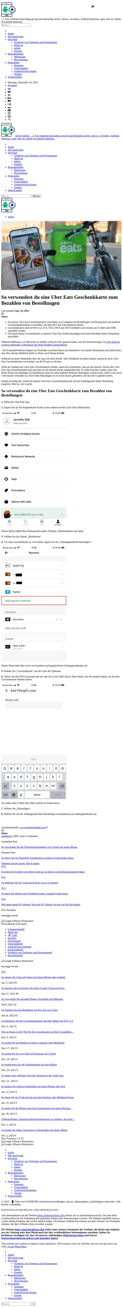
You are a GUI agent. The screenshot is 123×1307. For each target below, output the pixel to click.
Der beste (12, 39)
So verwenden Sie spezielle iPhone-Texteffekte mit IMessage (32, 999)
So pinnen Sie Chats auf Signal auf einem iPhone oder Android (33, 977)
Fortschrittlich (21, 68)
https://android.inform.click (51, 1215)
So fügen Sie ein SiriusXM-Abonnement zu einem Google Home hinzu (37, 858)
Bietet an (18, 45)
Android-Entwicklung (25, 71)
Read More (20, 1246)
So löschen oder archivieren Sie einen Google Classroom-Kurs (33, 988)
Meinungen (20, 56)
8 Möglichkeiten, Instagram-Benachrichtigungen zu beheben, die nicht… (38, 1119)
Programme (13, 62)
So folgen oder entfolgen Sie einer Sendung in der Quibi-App (32, 1075)
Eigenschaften (15, 77)
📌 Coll (12, 935)
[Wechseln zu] (65, 88)
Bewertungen (21, 59)
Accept (10, 1246)
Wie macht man (15, 36)
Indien (17, 48)
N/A (3, 866)
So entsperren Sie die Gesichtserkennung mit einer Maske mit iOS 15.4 (37, 1021)
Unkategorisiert (16, 929)
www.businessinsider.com (32, 827)
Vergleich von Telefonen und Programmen (35, 42)
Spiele (11, 33)
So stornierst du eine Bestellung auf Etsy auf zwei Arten (29, 1010)
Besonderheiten (15, 54)
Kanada (18, 51)
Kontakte (12, 85)
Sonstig (18, 74)
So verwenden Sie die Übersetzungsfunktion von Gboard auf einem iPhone (39, 847)
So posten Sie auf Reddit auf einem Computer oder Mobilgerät (32, 1042)
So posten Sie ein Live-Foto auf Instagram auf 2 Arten (28, 1053)
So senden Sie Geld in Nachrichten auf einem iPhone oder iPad (33, 1086)
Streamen (19, 65)
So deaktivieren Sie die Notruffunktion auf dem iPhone (29, 1064)
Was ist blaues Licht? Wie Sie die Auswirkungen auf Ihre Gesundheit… (37, 1032)
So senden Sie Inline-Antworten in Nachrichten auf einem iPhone (34, 1130)
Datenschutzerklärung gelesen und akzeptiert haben (29, 1238)
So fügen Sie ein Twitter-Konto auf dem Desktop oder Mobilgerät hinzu (37, 1097)
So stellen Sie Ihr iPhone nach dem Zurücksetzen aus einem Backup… (37, 1108)
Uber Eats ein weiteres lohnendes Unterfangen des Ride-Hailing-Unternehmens (60, 343)
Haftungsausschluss (73, 1235)
